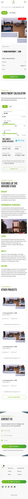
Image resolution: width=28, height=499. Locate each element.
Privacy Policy (14, 495)
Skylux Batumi (5, 46)
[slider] (2, 115)
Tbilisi (10, 471)
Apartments (8, 7)
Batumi (19, 471)
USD (6, 106)
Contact (19, 474)
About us (10, 468)
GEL (11, 106)
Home (2, 7)
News (9, 474)
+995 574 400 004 (9, 163)
